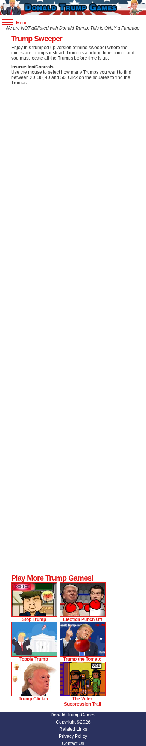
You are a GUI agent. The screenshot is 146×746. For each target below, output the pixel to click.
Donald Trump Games (73, 715)
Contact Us (73, 743)
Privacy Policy (73, 736)
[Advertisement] (73, 162)
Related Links (73, 729)
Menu (21, 22)
